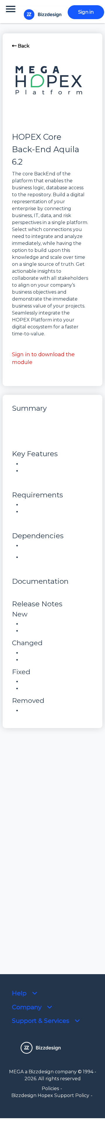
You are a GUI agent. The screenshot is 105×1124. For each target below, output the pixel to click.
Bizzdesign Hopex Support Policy (50, 1095)
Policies (50, 1088)
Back (23, 46)
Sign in (86, 12)
